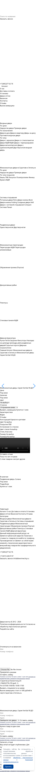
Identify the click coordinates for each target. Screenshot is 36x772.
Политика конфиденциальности (12, 624)
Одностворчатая (6, 227)
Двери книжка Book (25, 200)
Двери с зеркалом (7, 140)
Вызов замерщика (7, 106)
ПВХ (6, 177)
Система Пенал (6, 207)
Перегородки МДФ (7, 247)
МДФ (8, 180)
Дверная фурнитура (18, 531)
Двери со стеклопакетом (24, 140)
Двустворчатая (19, 227)
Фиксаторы (22, 340)
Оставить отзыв (6, 454)
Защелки (13, 340)
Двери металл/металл (8, 145)
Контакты (4, 101)
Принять (8, 767)
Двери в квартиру (17, 133)
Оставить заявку (6, 675)
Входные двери (6, 519)
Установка (4, 93)
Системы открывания (25, 521)
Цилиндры (14, 343)
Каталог (10, 350)
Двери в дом (5, 133)
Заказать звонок (6, 19)
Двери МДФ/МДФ (7, 143)
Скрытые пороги (12, 345)
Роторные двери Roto (8, 200)
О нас (2, 89)
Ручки (2, 340)
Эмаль (2, 177)
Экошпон (12, 177)
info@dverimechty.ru (21, 558)
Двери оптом (5, 96)
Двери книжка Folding (8, 202)
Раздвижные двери (7, 523)
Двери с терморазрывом (24, 143)
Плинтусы (21, 528)
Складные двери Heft (25, 202)
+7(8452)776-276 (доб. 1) (9, 683)
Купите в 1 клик (22, 410)
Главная (3, 350)
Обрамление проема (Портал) (22, 526)
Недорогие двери (7, 128)
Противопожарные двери (10, 135)
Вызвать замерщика (8, 410)
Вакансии (3, 98)
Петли (7, 340)
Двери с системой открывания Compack (15, 205)
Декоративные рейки (8, 528)
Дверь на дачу (30, 133)
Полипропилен (22, 177)
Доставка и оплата (7, 91)
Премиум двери (20, 128)
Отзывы (3, 103)
